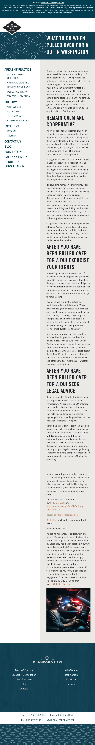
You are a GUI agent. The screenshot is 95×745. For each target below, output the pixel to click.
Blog (8, 147)
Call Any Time (14, 157)
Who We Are (14, 107)
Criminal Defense (18, 83)
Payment (71, 684)
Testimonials (15, 116)
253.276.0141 (33, 720)
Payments (12, 152)
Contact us (51, 520)
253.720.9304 (38, 715)
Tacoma (11, 136)
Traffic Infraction (18, 97)
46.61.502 (58, 503)
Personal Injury (17, 92)
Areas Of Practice (18, 70)
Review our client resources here (62, 515)
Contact (24, 689)
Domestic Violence (18, 87)
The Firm (11, 102)
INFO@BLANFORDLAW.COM (60, 720)
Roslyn (11, 131)
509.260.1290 (65, 715)
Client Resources (18, 121)
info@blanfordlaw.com (60, 584)
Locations (13, 112)
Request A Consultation (23, 675)
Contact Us (13, 142)
